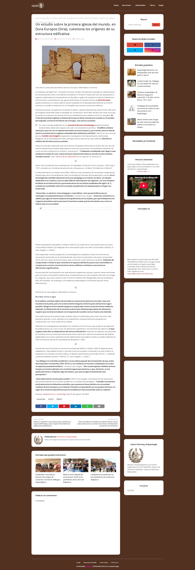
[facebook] (152, 45)
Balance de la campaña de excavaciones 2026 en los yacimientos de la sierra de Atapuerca (73, 478)
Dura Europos (104, 100)
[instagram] (152, 50)
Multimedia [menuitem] (140, 5)
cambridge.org (63, 394)
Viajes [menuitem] (161, 5)
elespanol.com (49, 394)
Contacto (115, 562)
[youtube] (135, 45)
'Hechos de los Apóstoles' (65, 156)
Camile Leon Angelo (51, 136)
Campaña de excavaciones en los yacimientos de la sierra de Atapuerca (102, 477)
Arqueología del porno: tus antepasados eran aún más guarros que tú (147, 72)
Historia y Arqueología (45, 39)
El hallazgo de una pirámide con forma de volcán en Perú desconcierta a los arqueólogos (148, 110)
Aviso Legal (104, 562)
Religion (59, 399)
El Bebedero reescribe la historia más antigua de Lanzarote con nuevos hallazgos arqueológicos (47, 478)
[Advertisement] (143, 319)
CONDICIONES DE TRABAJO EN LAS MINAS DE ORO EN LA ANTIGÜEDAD (148, 83)
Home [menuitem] (116, 5)
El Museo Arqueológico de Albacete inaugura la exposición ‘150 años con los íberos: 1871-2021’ (148, 96)
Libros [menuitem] (152, 5)
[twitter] (135, 50)
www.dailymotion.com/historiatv (140, 274)
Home (78, 562)
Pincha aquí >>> (144, 171)
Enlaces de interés (90, 562)
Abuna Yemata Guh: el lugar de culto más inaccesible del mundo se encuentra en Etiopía (148, 123)
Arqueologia (44, 18)
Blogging (88, 566)
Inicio (37, 18)
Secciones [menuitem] (126, 5)
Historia (50, 399)
